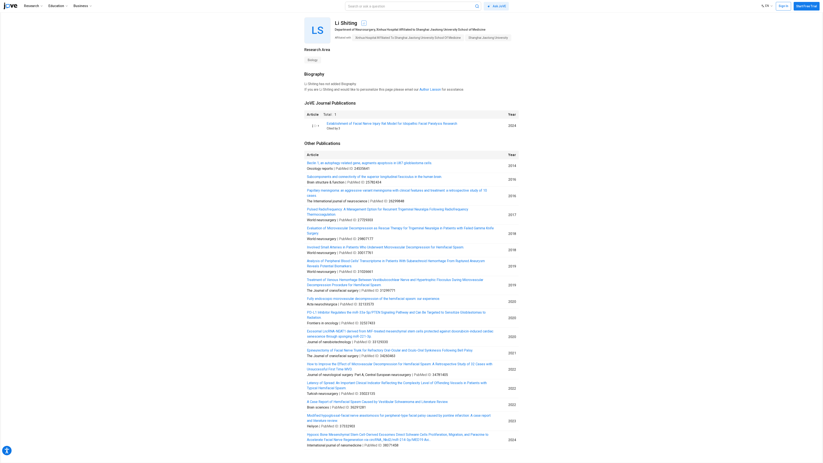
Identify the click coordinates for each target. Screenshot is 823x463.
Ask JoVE (499, 6)
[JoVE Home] (10, 6)
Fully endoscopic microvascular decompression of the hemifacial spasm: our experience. (373, 299)
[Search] (477, 6)
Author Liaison (430, 89)
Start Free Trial (806, 6)
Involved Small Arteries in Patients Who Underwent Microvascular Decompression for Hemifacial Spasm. (385, 247)
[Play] (315, 125)
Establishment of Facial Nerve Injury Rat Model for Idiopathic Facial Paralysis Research (392, 124)
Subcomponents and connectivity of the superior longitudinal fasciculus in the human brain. (374, 177)
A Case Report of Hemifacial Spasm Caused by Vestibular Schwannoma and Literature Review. (377, 402)
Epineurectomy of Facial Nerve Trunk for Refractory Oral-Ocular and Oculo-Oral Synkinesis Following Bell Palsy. (390, 350)
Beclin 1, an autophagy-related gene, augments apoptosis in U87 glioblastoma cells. (369, 163)
